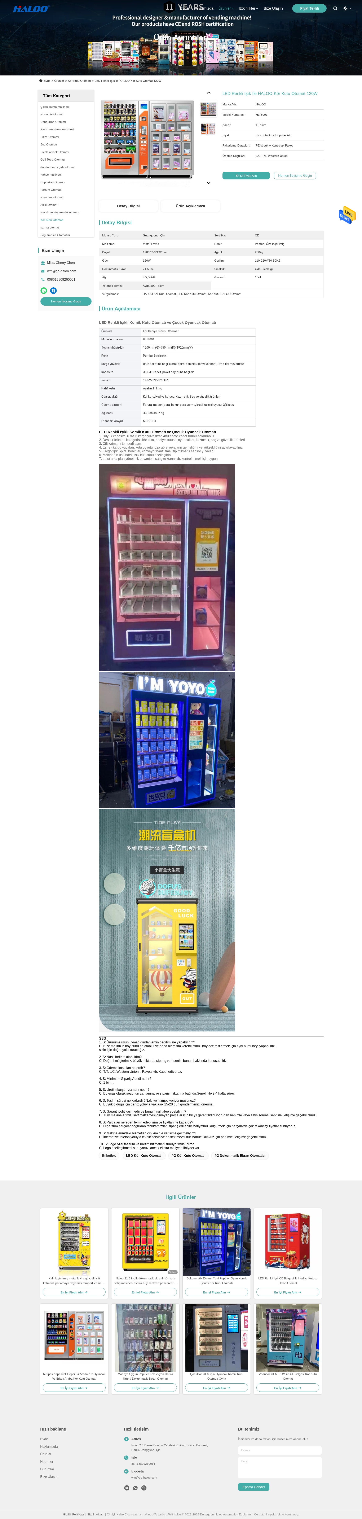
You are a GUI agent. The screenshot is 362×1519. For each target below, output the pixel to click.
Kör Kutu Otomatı (79, 80)
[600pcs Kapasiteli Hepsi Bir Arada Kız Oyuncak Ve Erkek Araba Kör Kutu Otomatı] (74, 1338)
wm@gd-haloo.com (61, 271)
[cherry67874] (144, 1489)
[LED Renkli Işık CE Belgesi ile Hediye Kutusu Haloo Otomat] (288, 1242)
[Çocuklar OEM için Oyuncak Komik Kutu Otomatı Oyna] (216, 1338)
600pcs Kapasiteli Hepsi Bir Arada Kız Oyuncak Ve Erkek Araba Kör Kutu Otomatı (74, 1376)
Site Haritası (95, 1514)
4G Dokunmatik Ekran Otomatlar (240, 1155)
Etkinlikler (247, 8)
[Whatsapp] (44, 290)
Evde (184, 8)
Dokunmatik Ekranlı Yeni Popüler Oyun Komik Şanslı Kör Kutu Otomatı (216, 1281)
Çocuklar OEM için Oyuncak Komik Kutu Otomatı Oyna (216, 1376)
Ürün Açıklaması (190, 206)
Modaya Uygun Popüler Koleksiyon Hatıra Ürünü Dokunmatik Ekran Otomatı (145, 1376)
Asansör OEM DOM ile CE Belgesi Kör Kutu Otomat (288, 1376)
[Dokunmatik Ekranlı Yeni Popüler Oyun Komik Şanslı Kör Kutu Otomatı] (217, 1242)
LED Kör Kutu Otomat (143, 1155)
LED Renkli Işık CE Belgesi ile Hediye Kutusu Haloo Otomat (288, 1281)
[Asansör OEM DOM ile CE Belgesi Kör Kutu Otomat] (287, 1338)
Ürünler (224, 8)
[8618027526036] (135, 1489)
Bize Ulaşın (273, 8)
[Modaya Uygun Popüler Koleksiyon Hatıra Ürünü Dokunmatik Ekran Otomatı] (145, 1338)
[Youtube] (127, 1489)
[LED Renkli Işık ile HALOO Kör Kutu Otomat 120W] (147, 138)
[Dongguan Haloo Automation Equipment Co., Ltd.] (36, 8)
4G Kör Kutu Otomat (188, 1155)
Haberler (46, 1461)
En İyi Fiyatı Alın (246, 175)
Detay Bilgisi (128, 206)
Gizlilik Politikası (73, 1514)
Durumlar (47, 1469)
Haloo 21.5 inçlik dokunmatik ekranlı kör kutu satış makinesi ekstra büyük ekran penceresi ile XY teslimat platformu (145, 1281)
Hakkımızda (203, 8)
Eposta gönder (254, 1487)
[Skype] (53, 290)
